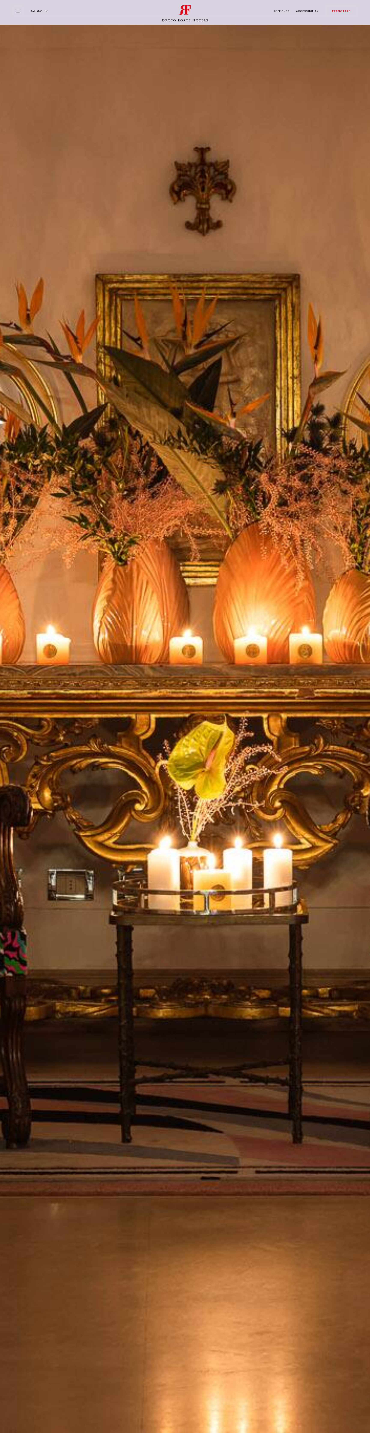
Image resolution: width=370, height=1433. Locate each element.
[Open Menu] (18, 11)
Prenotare (341, 11)
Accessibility (307, 11)
